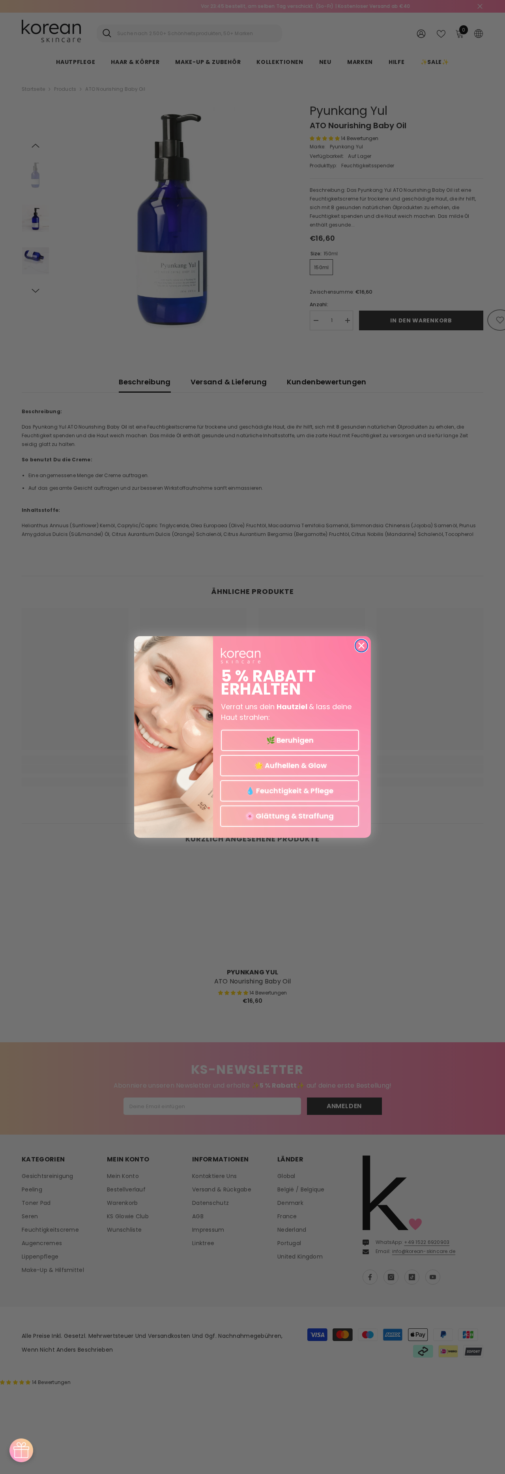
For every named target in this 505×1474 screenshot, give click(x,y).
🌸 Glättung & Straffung (289, 816)
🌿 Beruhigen (290, 740)
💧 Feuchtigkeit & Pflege (289, 791)
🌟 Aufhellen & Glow (290, 765)
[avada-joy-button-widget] (21, 1450)
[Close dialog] (361, 645)
